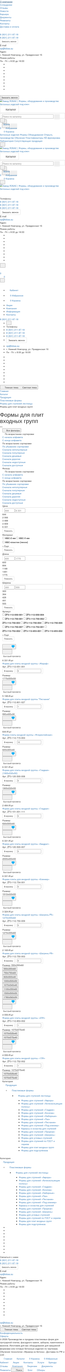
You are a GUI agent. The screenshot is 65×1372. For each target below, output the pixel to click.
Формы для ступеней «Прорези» (38, 1131)
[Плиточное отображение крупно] (3, 642)
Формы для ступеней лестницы (34, 1095)
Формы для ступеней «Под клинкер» (40, 1125)
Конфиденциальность (11, 1332)
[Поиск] (2, 265)
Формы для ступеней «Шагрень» (38, 1134)
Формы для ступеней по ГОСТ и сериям (40, 1217)
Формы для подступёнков (34, 1150)
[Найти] (13, 126)
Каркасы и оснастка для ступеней (38, 1128)
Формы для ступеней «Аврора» (37, 1100)
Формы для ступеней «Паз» (35, 1119)
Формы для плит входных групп (37, 1147)
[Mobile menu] (2, 182)
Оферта (4, 1336)
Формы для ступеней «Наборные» (39, 1116)
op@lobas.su (6, 48)
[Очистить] (57, 116)
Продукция (11, 1085)
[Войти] (1, 269)
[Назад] (8, 323)
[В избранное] (9, 646)
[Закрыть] (2, 280)
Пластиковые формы (23, 1090)
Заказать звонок (9, 41)
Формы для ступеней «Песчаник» (38, 1122)
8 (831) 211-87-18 (9, 34)
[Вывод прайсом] (11, 642)
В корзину (8, 671)
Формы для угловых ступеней (36, 1137)
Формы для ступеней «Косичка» (38, 1112)
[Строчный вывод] (8, 642)
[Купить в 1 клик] (7, 651)
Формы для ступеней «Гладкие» (38, 1109)
